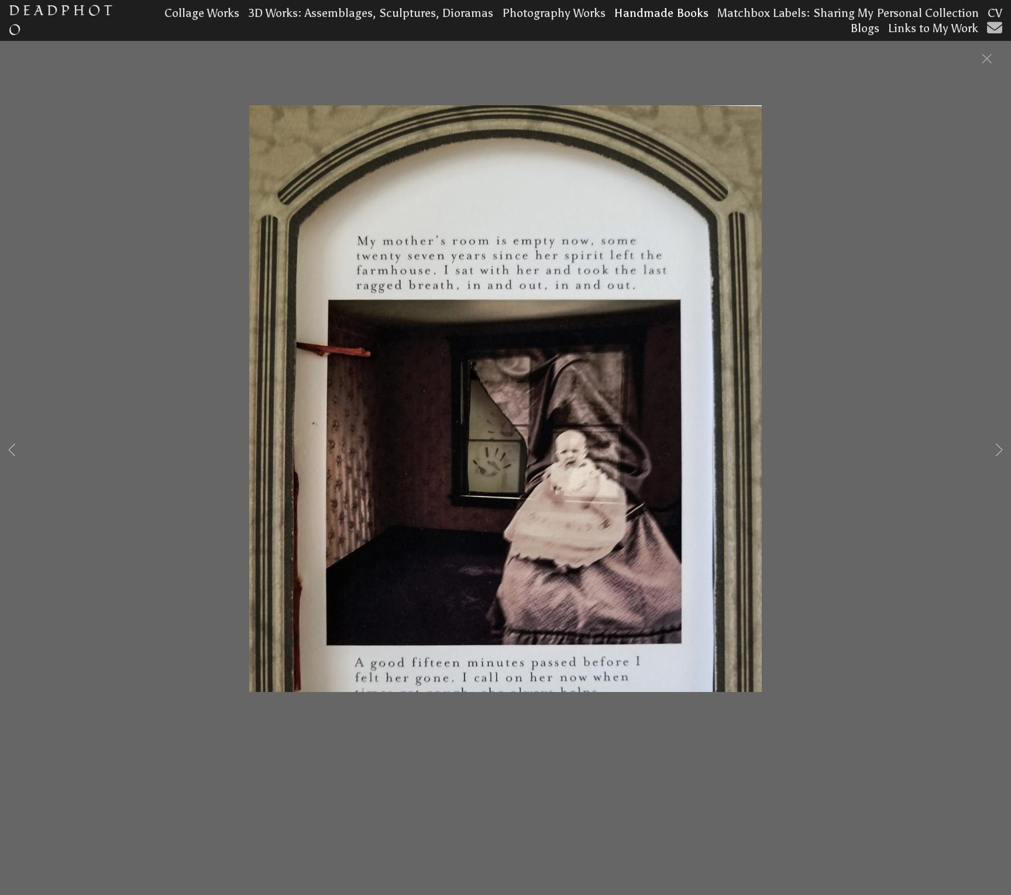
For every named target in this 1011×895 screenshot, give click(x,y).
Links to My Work (933, 28)
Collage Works (201, 13)
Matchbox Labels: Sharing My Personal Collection (848, 13)
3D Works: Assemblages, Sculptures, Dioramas (370, 13)
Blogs (864, 28)
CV (995, 13)
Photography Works (554, 13)
